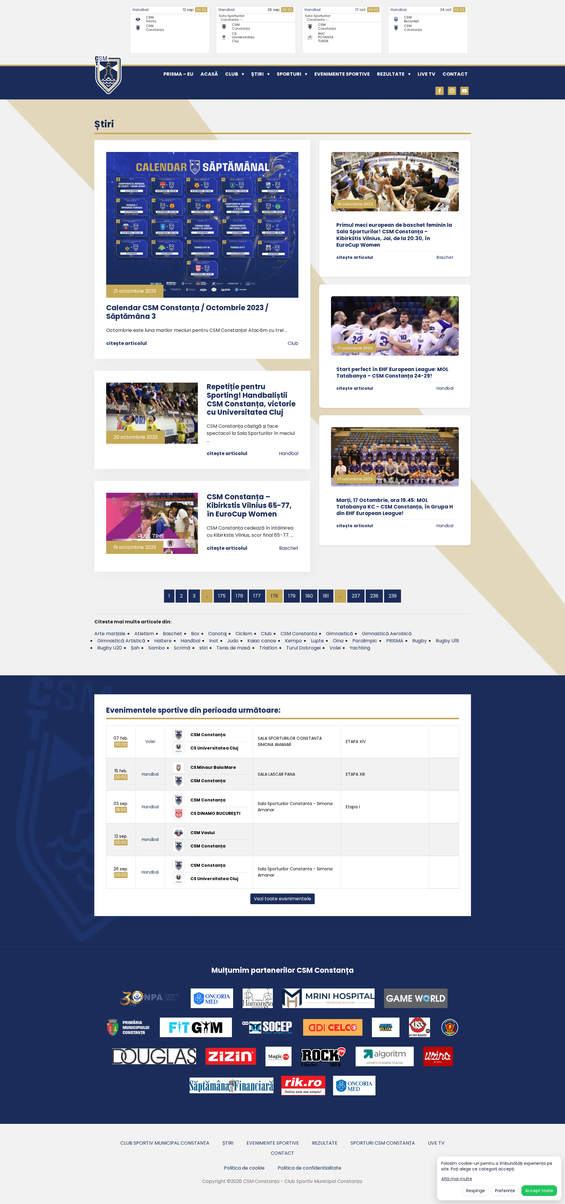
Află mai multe (456, 1179)
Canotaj (217, 633)
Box (195, 633)
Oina (338, 640)
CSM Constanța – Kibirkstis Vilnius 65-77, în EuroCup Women (249, 505)
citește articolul (126, 343)
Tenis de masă (233, 647)
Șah (135, 647)
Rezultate (391, 74)
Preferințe (505, 1191)
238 (374, 596)
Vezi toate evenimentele (282, 898)
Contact (455, 74)
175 (222, 596)
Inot (213, 640)
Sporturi (289, 74)
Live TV (426, 74)
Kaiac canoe (261, 640)
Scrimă (182, 647)
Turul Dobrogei (303, 647)
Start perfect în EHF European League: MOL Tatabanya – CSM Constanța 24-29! (392, 372)
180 (309, 596)
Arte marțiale (109, 633)
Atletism (144, 633)
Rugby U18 (447, 640)
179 (291, 596)
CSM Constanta (299, 633)
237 (356, 596)
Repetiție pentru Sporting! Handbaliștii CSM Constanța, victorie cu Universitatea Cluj (251, 399)
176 (239, 596)
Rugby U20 (109, 647)
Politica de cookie (244, 1168)
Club (231, 74)
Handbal (141, 9)
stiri (203, 647)
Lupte (317, 640)
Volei (335, 647)
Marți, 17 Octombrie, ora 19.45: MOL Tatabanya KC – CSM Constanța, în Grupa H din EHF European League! (394, 507)
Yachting (360, 647)
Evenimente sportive (342, 74)
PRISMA (394, 640)
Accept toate (539, 1191)
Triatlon (268, 647)
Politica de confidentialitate (309, 1168)
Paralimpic (364, 640)
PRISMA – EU (178, 74)
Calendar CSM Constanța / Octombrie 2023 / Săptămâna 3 (187, 312)
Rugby (419, 640)
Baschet (288, 548)
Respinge (475, 1191)
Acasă (209, 74)
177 (257, 596)
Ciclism (243, 633)
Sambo (156, 647)
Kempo (293, 640)
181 (326, 596)
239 (393, 596)
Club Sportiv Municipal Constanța (164, 1143)
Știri (257, 74)
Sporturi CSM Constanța (383, 1143)
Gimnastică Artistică (121, 640)
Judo (232, 640)
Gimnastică (339, 633)
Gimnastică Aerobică (387, 633)
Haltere (163, 640)
